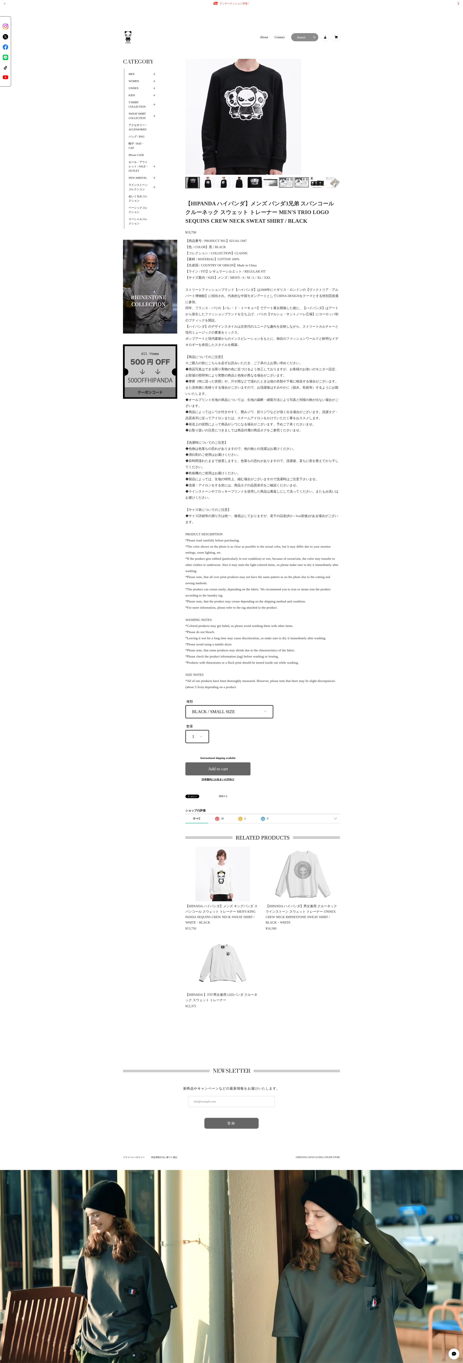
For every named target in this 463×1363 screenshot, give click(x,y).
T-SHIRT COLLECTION (137, 104)
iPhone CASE (136, 155)
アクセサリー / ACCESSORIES (137, 127)
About (264, 37)
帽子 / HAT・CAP (136, 145)
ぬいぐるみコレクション (138, 198)
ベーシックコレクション (138, 209)
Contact (280, 37)
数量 (189, 726)
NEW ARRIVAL (138, 177)
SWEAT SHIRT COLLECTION (137, 116)
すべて (197, 818)
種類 (189, 701)
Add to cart (218, 769)
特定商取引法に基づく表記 (164, 1157)
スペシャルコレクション (138, 221)
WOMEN (134, 81)
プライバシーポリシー (134, 1157)
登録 (231, 1123)
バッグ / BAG (137, 136)
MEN (132, 74)
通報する (223, 796)
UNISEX (134, 88)
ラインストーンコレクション (138, 187)
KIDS (132, 95)
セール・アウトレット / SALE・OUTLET (138, 166)
